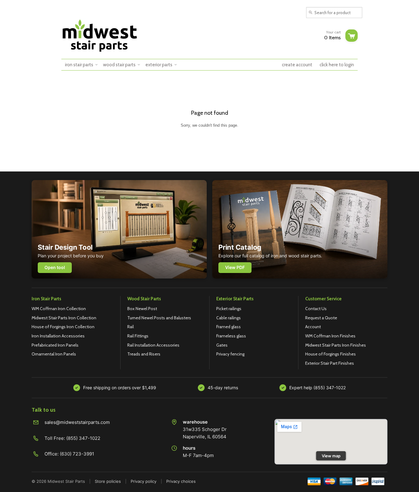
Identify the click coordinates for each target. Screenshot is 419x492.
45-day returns (223, 387)
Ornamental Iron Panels (54, 354)
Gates (222, 345)
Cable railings (228, 318)
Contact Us (316, 308)
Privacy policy (143, 481)
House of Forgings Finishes (330, 354)
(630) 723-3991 (77, 454)
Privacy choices (181, 481)
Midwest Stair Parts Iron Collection (64, 318)
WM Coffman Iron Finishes (330, 336)
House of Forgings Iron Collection (63, 326)
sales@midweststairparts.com (77, 422)
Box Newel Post (142, 308)
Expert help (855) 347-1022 (317, 387)
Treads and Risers (143, 354)
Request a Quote (321, 318)
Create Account (297, 64)
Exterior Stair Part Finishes (329, 363)
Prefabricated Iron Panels (55, 345)
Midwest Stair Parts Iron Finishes (335, 345)
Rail (130, 326)
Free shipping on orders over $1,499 (119, 387)
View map (331, 455)
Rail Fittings (137, 336)
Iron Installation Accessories (58, 336)
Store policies (108, 481)
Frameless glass (231, 336)
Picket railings (228, 308)
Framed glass (228, 326)
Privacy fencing (230, 354)
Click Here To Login (337, 64)
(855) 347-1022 (83, 438)
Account (313, 326)
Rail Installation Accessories (153, 345)
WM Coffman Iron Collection (59, 308)
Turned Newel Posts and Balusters (159, 318)
